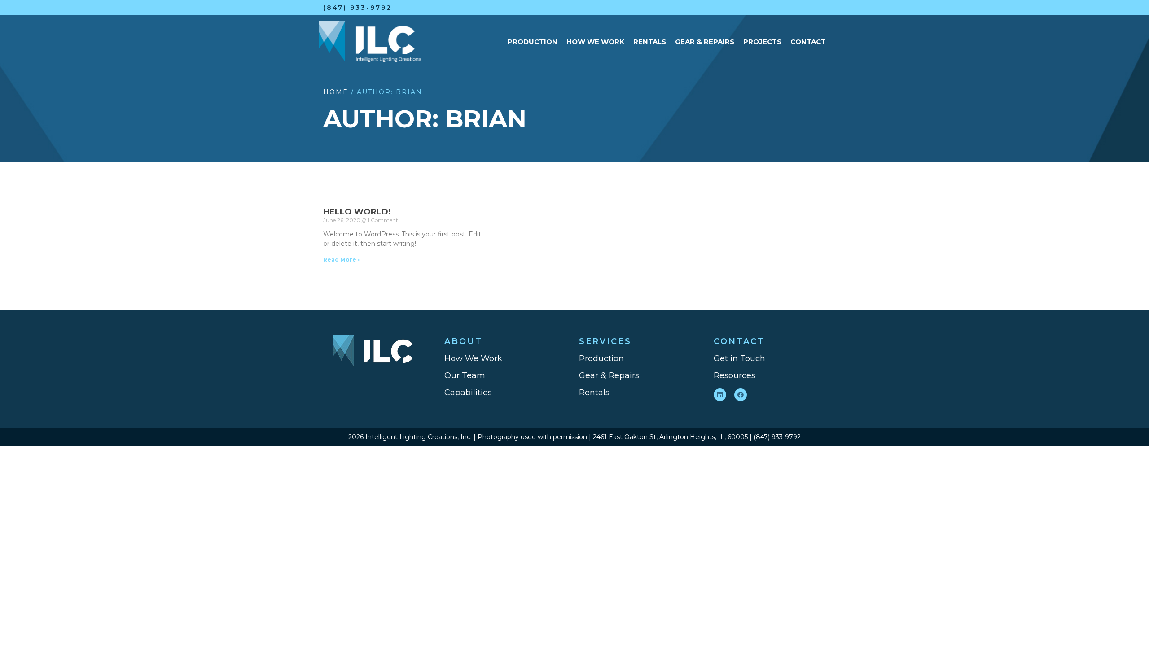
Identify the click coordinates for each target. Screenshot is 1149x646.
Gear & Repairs (704, 41)
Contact (808, 41)
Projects (762, 41)
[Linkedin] (720, 394)
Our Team (464, 375)
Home (335, 92)
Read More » (342, 259)
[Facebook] (740, 394)
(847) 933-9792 (357, 8)
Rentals (649, 41)
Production (532, 41)
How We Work (595, 41)
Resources (734, 375)
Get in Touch (739, 358)
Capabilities (468, 392)
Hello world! (356, 212)
